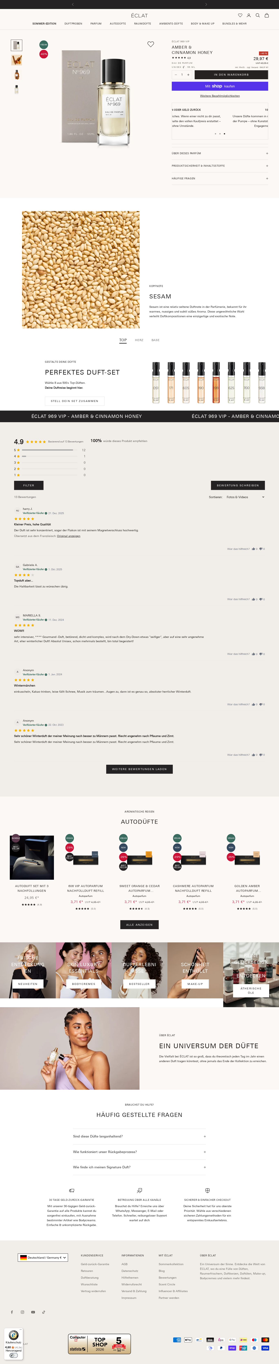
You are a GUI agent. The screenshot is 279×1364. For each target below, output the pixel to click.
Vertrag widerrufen (93, 1291)
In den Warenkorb (231, 74)
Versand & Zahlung (134, 1291)
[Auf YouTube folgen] (33, 1312)
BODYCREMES (83, 984)
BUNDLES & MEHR (234, 23)
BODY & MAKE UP (202, 23)
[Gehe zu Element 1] (16, 45)
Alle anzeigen (139, 924)
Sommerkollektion (171, 1264)
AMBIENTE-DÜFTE (171, 23)
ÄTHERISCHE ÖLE (251, 990)
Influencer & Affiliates (173, 1291)
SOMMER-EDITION (44, 23)
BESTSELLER (139, 984)
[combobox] (43, 1257)
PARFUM (96, 23)
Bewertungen (167, 1277)
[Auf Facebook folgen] (12, 1312)
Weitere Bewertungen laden (139, 769)
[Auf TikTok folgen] (44, 1312)
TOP (123, 340)
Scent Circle (167, 1284)
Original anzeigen (68, 536)
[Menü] (20, 1330)
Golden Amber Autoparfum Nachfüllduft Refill (247, 889)
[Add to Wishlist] (150, 44)
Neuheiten (28, 984)
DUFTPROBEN (73, 23)
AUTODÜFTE (118, 23)
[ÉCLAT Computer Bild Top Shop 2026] (99, 1344)
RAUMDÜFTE (142, 23)
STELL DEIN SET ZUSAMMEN (75, 401)
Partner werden (169, 1297)
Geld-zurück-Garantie (95, 1264)
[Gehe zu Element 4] (16, 89)
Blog (162, 1270)
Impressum (129, 1297)
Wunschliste (89, 1284)
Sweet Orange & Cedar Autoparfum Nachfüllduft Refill (139, 889)
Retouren (87, 1270)
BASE (156, 340)
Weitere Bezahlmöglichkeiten (220, 95)
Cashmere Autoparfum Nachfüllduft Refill (193, 888)
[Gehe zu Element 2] (16, 60)
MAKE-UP (195, 984)
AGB (124, 1264)
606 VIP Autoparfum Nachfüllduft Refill (85, 888)
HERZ (139, 340)
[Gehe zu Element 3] (16, 74)
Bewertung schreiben (238, 485)
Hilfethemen (130, 1277)
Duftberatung (89, 1277)
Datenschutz (130, 1270)
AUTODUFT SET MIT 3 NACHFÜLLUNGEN (31, 888)
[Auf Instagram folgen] (22, 1312)
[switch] (14, 1355)
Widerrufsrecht (132, 1284)
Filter (28, 485)
